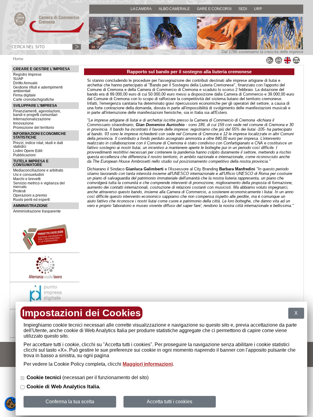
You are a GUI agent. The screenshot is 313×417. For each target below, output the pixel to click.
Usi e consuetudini (28, 174)
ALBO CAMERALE (174, 9)
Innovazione (23, 123)
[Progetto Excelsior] (45, 248)
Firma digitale (24, 95)
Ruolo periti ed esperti (31, 199)
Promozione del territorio (33, 127)
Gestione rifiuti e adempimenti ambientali (38, 89)
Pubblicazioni (24, 155)
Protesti (19, 191)
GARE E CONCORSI (214, 9)
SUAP (18, 79)
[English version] (287, 62)
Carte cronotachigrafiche (33, 99)
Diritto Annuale (25, 83)
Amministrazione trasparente (37, 211)
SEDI (242, 9)
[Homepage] (43, 32)
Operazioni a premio (30, 195)
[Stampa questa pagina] (278, 62)
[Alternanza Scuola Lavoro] (45, 277)
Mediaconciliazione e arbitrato (38, 170)
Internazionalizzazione (32, 119)
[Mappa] (296, 62)
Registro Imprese (27, 74)
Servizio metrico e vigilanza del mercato (39, 185)
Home (18, 58)
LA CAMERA (141, 9)
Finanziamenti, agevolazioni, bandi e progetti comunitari (37, 113)
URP (258, 9)
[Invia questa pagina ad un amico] (270, 62)
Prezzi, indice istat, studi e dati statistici (38, 144)
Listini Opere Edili (27, 151)
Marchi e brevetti (27, 179)
